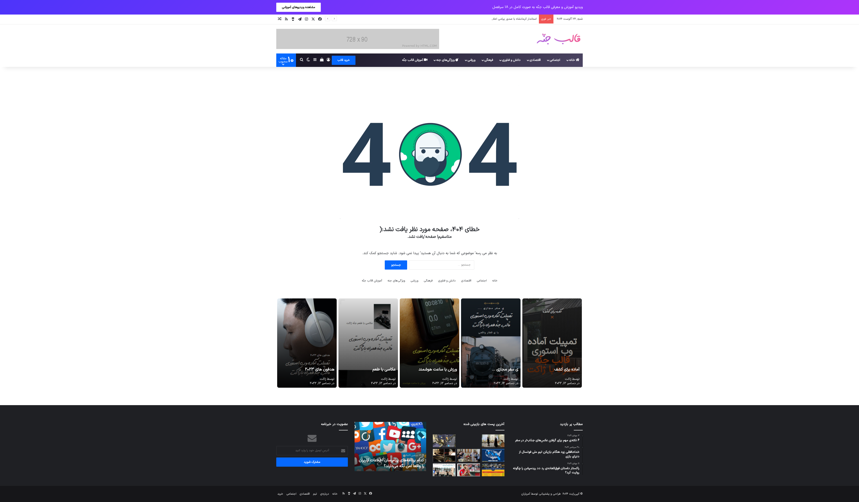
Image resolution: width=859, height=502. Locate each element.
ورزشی (471, 60)
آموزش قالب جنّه (413, 60)
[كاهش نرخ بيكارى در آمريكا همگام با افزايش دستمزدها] (493, 455)
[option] (390, 446)
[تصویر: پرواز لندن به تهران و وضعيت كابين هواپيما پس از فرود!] (444, 440)
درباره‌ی (324, 494)
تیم (315, 494)
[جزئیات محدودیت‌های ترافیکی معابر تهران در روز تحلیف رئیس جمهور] (493, 470)
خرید (280, 494)
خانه (572, 60)
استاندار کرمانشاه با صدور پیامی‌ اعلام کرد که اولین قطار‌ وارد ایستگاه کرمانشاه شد (487, 19)
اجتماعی (555, 60)
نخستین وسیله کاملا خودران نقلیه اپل (393, 466)
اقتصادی (535, 60)
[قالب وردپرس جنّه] (558, 39)
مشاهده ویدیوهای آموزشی (298, 7)
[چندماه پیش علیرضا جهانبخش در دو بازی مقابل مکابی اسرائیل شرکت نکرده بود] (468, 470)
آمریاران (525, 494)
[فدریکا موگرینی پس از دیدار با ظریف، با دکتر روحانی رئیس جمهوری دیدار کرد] (493, 440)
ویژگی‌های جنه (445, 60)
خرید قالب (343, 60)
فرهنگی (488, 60)
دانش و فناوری (511, 60)
